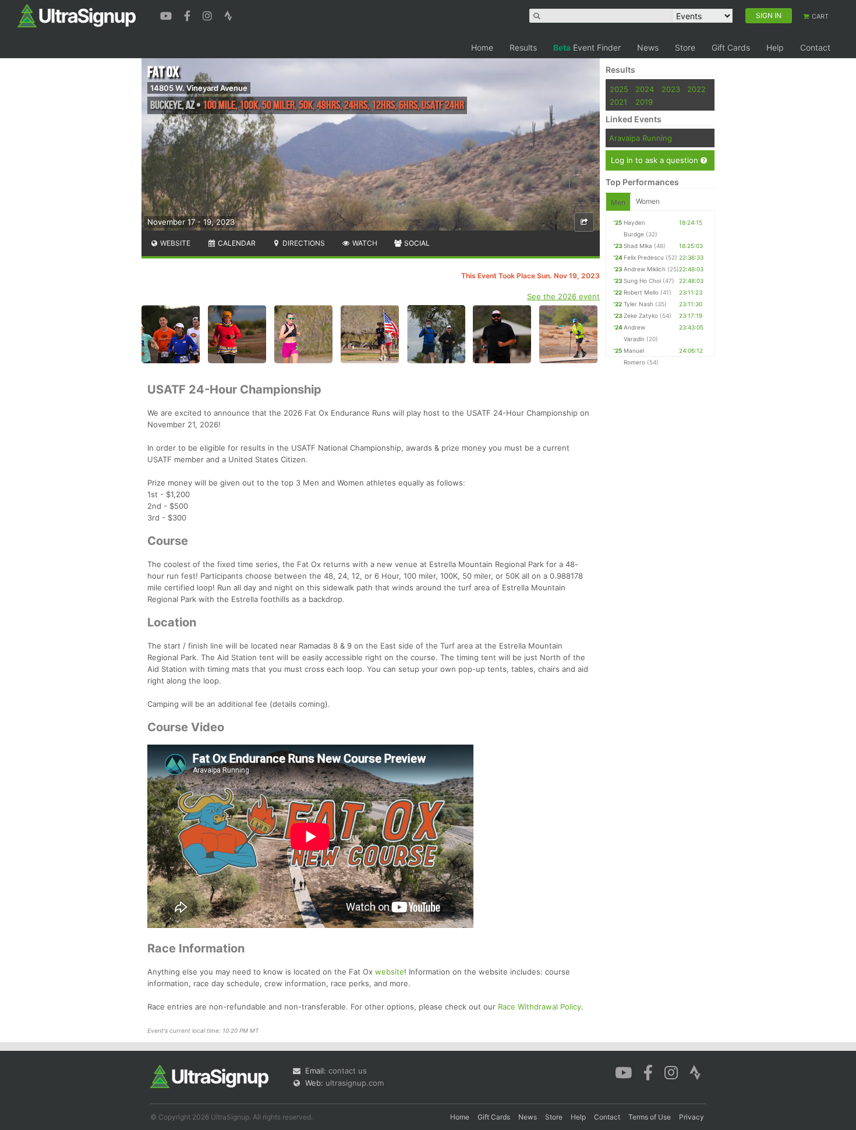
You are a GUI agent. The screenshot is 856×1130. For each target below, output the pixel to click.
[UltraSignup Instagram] (209, 14)
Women (648, 201)
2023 (671, 89)
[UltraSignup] (76, 15)
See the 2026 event (563, 296)
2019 (644, 102)
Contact (815, 47)
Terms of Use (649, 1117)
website (389, 971)
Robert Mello (641, 292)
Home (482, 47)
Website (174, 243)
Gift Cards (731, 47)
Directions (303, 243)
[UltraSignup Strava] (228, 14)
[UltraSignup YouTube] (167, 14)
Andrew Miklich (645, 268)
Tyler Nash (638, 303)
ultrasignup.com (355, 1083)
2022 (696, 89)
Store (685, 47)
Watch (364, 243)
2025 (619, 89)
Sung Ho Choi (642, 280)
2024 (644, 89)
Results (523, 47)
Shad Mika (638, 245)
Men (618, 202)
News (648, 47)
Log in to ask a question (656, 160)
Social (416, 243)
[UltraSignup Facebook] (188, 14)
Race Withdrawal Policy (539, 1006)
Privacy (691, 1117)
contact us (347, 1070)
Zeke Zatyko (641, 315)
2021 (618, 102)
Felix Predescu (644, 257)
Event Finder (587, 47)
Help (775, 47)
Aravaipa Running (640, 138)
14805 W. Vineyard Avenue (198, 88)
